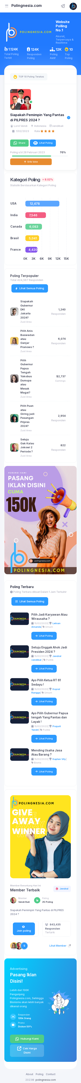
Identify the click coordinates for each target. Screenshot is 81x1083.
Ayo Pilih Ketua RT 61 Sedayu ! (46, 682)
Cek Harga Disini (29, 1050)
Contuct (50, 1074)
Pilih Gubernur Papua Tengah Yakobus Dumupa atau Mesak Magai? (26, 376)
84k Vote (32, 161)
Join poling (24, 930)
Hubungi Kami (29, 1038)
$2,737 (61, 376)
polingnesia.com (46, 1079)
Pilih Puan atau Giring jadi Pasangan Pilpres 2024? (27, 416)
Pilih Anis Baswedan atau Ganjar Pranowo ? (27, 338)
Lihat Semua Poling (31, 288)
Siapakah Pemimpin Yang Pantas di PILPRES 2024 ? (37, 117)
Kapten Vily (59, 759)
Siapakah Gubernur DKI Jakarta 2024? (26, 309)
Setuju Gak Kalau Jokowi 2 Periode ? (27, 445)
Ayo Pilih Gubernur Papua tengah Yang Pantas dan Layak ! (49, 717)
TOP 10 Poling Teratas (31, 76)
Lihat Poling (46, 142)
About (29, 1074)
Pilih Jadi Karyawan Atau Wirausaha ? (49, 617)
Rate (37, 131)
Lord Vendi (20, 125)
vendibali (57, 125)
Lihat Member (58, 945)
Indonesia (40, 125)
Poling (39, 1074)
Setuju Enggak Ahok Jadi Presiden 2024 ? (49, 649)
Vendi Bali (24, 901)
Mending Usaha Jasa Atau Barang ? (46, 752)
